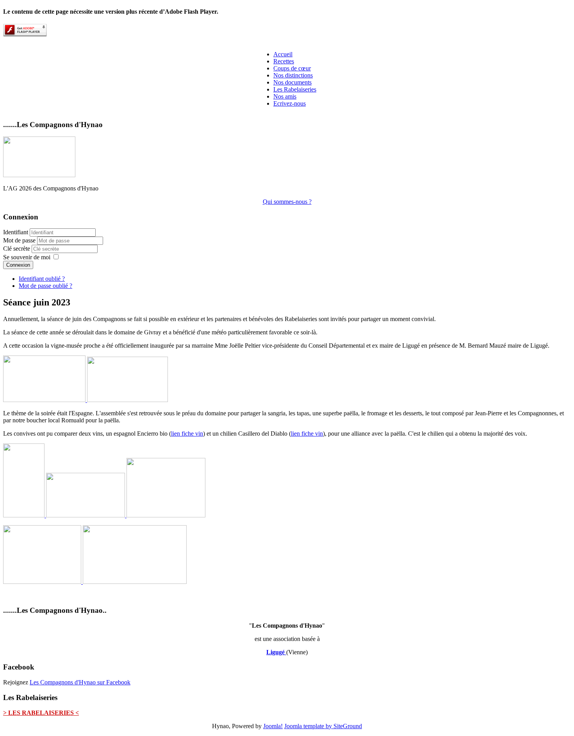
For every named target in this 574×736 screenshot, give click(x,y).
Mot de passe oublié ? (45, 285)
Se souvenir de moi (26, 257)
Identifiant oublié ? (42, 278)
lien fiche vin (187, 433)
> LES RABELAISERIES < (41, 712)
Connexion (18, 265)
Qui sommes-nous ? (287, 201)
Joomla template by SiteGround (323, 726)
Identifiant (15, 232)
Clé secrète (17, 248)
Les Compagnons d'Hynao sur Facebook (80, 682)
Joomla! (273, 726)
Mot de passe (20, 240)
